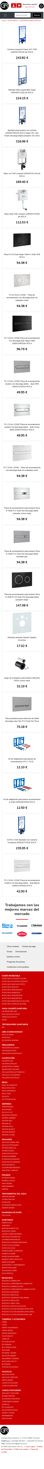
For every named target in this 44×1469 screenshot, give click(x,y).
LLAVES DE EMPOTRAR (10, 1386)
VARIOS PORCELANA (9, 1268)
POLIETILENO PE (7, 1336)
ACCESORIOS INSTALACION (11, 1205)
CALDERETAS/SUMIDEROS (11, 1168)
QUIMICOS (5, 1404)
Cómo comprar (13, 946)
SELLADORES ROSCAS (9, 1410)
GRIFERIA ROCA (7, 1126)
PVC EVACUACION (8, 1342)
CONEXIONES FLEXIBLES (10, 1402)
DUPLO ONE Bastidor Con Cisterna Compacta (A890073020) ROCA (22, 841)
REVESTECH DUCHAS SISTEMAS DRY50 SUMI (17, 1309)
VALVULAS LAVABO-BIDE (10, 1142)
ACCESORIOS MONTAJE (10, 1040)
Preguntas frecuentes (16, 962)
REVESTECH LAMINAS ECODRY (12, 1286)
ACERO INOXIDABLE (11, 976)
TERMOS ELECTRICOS (9, 1017)
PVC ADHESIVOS (7, 1407)
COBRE (4, 1322)
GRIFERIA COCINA (8, 1135)
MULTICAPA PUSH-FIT (9, 1361)
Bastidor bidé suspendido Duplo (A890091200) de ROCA (22, 91)
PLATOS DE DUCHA (8, 1248)
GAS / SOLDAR (7, 1418)
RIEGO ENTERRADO (9, 1091)
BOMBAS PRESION (8, 1396)
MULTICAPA (6, 1350)
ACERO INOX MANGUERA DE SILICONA (15, 1001)
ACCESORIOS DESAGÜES (10, 1159)
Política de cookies (21, 1449)
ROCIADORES (6, 1110)
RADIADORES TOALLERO (10, 1069)
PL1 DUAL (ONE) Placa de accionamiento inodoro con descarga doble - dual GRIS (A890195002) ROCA (22, 384)
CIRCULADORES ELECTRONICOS (13, 1072)
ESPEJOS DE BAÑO (8, 1262)
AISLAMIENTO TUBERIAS (10, 1359)
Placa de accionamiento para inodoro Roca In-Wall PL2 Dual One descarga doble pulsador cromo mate (22, 511)
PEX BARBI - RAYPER (9, 1353)
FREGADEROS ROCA (9, 1051)
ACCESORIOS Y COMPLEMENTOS (13, 1265)
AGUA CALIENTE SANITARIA (14, 1008)
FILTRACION (6, 1202)
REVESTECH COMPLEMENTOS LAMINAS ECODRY (19, 1289)
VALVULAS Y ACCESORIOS (11, 1075)
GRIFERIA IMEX (7, 1121)
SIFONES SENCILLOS (9, 1148)
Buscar (37, 15)
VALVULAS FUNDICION (10, 1377)
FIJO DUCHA (6, 1215)
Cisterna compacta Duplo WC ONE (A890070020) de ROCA (22, 50)
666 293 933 (30, 7)
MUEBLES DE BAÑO (9, 1254)
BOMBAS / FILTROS (8, 1181)
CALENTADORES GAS (9, 1011)
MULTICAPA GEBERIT (9, 1356)
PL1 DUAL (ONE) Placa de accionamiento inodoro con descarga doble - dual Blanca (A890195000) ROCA (22, 883)
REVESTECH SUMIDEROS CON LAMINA (15, 1298)
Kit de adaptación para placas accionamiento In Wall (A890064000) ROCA (22, 800)
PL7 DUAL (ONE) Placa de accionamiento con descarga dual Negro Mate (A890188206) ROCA (22, 341)
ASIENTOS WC (7, 1223)
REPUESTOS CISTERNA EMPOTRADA (14, 1242)
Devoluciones (21, 951)
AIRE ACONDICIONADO (12, 1032)
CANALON (5, 1339)
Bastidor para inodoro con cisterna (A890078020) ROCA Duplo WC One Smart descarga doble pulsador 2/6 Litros (22, 133)
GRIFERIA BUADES (8, 1129)
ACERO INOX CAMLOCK (10, 987)
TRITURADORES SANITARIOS (15, 1024)
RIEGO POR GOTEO (8, 1088)
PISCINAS (6, 1175)
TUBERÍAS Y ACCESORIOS (13, 1319)
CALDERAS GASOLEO (9, 1064)
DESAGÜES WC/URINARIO (11, 1162)
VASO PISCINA (7, 1183)
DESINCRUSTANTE (8, 1208)
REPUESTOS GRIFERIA (9, 1115)
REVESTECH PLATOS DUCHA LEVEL (14, 1306)
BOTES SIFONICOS (8, 1165)
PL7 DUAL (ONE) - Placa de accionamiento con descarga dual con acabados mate (22, 469)
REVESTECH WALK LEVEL (10, 1300)
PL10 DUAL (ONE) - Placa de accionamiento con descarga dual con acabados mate (22, 298)
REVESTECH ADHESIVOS (10, 1292)
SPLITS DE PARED (8, 1035)
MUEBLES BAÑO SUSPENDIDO (12, 1251)
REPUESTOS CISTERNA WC (11, 1237)
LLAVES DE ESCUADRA (10, 1383)
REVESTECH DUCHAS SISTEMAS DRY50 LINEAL (18, 1312)
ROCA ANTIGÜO (7, 1273)
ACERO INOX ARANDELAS (11, 993)
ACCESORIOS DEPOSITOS (11, 1399)
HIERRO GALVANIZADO (10, 1328)
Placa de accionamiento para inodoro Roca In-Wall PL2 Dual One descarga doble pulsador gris (22, 554)
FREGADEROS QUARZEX (10, 1048)
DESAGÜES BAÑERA (9, 1156)
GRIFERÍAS (6, 1104)
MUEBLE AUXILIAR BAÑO (10, 1256)
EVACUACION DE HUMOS (11, 1014)
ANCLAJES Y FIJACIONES (10, 1393)
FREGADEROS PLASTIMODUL (12, 1053)
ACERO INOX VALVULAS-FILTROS (13, 984)
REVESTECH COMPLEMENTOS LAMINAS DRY (17, 1284)
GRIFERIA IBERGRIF (8, 1132)
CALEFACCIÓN (8, 1058)
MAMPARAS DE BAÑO (12, 1212)
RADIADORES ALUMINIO (10, 1066)
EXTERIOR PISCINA (8, 1178)
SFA (3, 1027)
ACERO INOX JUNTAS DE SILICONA (14, 1004)
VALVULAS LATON (8, 1374)
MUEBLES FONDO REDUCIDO (12, 1259)
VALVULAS (7, 1371)
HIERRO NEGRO (7, 1330)
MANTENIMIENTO (8, 1186)
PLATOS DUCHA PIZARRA (11, 1245)
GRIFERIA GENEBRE (9, 1118)
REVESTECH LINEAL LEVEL (11, 1303)
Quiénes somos (13, 956)
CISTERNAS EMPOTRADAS (30, 20)
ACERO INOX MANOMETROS (12, 998)
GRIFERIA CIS (6, 1124)
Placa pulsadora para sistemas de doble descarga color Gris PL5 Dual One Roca (22, 719)
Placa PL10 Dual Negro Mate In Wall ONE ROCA (22, 255)
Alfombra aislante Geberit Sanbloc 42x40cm (22, 639)
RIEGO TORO (6, 1094)
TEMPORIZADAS (7, 1107)
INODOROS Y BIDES (9, 1231)
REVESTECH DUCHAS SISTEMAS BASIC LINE (17, 1315)
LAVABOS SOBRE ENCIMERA (12, 1234)
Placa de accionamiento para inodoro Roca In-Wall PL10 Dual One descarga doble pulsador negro (22, 597)
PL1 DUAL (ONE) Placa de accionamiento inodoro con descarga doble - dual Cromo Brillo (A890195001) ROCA (22, 427)
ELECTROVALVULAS (9, 1099)
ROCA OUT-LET (7, 1112)
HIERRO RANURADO (9, 1333)
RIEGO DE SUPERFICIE (9, 1085)
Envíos (9, 951)
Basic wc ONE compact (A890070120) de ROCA (22, 175)
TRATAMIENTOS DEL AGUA (14, 1194)
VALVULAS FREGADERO (10, 1145)
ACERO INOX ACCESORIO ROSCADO (15, 981)
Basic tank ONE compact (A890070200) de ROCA (22, 215)
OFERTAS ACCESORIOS (10, 1367)
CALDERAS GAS (7, 1061)
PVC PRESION (6, 1345)
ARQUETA (5, 1096)
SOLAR (4, 1020)
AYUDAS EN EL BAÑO (9, 1271)
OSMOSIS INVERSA (8, 1197)
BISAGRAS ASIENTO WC (10, 1228)
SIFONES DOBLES (8, 1151)
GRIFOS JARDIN (7, 1380)
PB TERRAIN (6, 1364)
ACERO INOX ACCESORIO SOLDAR (14, 979)
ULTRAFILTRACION (8, 1199)
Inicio (4, 20)
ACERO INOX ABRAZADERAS (12, 990)
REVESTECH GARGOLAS (10, 1295)
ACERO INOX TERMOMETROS (12, 995)
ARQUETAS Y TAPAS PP (10, 1170)
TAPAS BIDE (6, 1226)
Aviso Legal (30, 1446)
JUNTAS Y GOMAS (8, 1413)
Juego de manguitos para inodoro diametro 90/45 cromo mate (22, 679)
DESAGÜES (7, 1139)
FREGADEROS (8, 1045)
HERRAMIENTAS (7, 1416)
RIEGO (4, 1082)
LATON (4, 1325)
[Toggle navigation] (5, 15)
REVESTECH (7, 1278)
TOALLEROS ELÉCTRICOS (10, 1078)
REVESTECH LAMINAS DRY (11, 1281)
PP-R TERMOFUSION (9, 1347)
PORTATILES (6, 1038)
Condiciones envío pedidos (18, 967)
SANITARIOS (13, 20)
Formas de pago (29, 946)
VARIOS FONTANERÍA (11, 1390)
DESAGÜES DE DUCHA (10, 1154)
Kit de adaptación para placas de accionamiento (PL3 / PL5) (22, 760)
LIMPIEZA (5, 1189)
